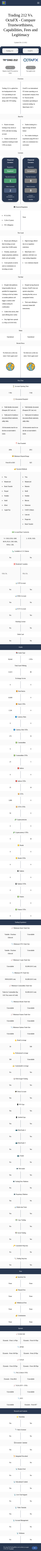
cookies (12, 1548)
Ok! (35, 1548)
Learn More (10, 199)
